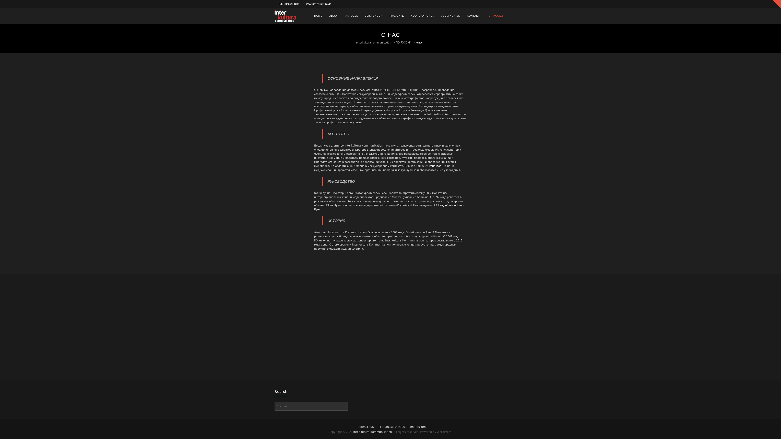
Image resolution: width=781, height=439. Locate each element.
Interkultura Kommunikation (373, 42)
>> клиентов (433, 166)
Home (318, 15)
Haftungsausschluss (392, 427)
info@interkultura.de (318, 4)
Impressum (418, 427)
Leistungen (374, 15)
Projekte (396, 15)
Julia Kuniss (450, 15)
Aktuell (352, 15)
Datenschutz (366, 427)
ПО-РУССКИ (494, 15)
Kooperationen (422, 15)
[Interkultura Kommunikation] (285, 16)
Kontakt (473, 15)
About (334, 15)
